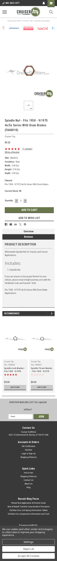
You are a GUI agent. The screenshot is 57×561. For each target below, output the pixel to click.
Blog (29, 487)
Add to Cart (15, 387)
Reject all (28, 549)
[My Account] (43, 3)
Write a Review (12, 152)
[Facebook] (6, 224)
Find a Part (28, 473)
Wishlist (28, 450)
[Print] (15, 224)
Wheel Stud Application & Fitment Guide (28, 503)
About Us (28, 484)
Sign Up (32, 453)
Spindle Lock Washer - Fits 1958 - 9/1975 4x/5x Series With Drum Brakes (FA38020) (15, 370)
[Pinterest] (25, 224)
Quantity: (9, 200)
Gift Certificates (28, 446)
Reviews (28, 236)
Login (24, 453)
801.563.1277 (12, 3)
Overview (29, 231)
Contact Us (28, 480)
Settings (28, 542)
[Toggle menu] (4, 12)
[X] (20, 224)
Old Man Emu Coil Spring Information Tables (29, 510)
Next (52, 313)
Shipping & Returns (28, 457)
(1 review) (27, 149)
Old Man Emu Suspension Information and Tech (28, 514)
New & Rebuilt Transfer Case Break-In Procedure (29, 507)
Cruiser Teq (9, 361)
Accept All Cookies (28, 556)
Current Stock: (13, 191)
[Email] (11, 224)
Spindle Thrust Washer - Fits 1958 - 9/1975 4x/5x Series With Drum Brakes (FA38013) (42, 370)
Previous (48, 313)
